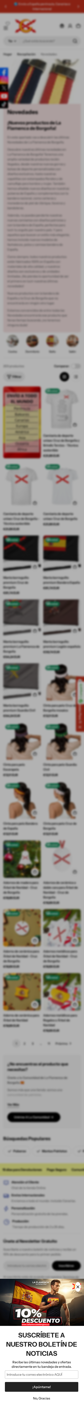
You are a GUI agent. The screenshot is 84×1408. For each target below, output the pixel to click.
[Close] (78, 1287)
